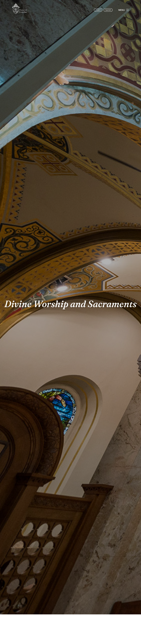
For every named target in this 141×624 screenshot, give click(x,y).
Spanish (108, 10)
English (98, 10)
